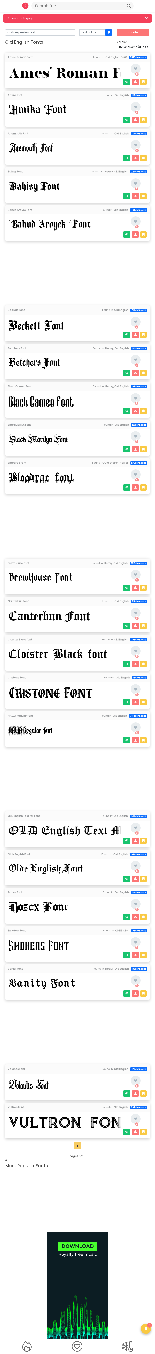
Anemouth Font (18, 133)
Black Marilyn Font (19, 425)
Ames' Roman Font (20, 57)
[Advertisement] (77, 272)
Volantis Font (16, 1069)
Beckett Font (16, 310)
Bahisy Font (15, 171)
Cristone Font (17, 677)
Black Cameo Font (20, 386)
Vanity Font (15, 969)
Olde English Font (19, 854)
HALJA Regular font (20, 716)
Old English (112, 57)
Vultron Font (16, 1107)
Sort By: (122, 42)
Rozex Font (15, 892)
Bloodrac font (17, 463)
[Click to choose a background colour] (108, 32)
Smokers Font (17, 930)
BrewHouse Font (18, 563)
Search (129, 6)
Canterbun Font (18, 601)
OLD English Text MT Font (24, 816)
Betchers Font (17, 348)
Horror (124, 463)
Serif (124, 57)
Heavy (109, 171)
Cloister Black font (20, 639)
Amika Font (15, 95)
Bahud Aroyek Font (20, 210)
